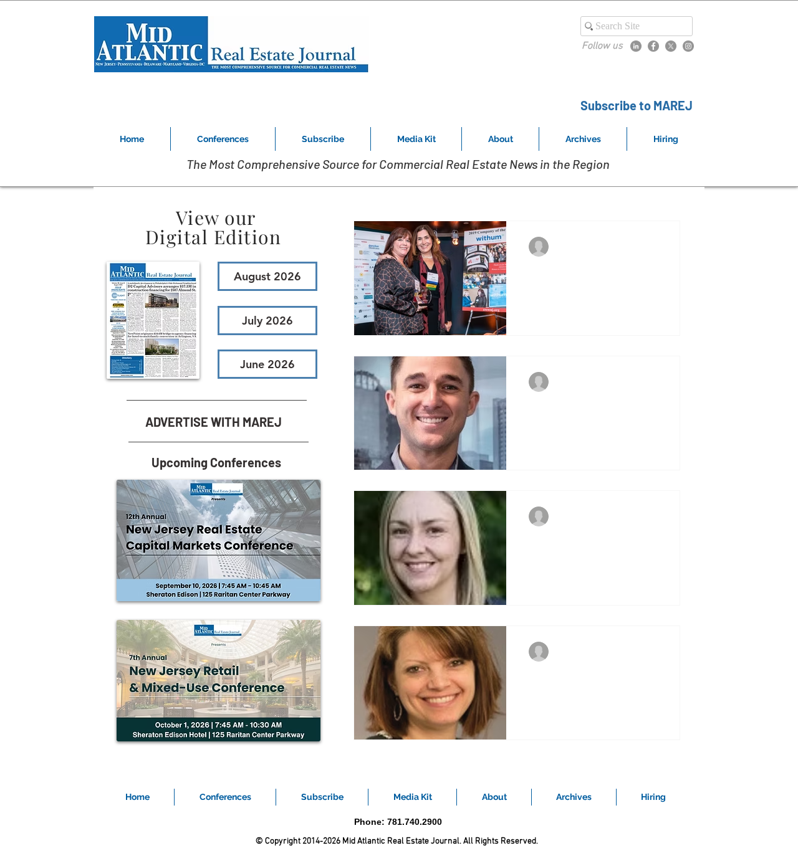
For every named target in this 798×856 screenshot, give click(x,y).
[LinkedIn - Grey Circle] (636, 46)
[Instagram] (688, 46)
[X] (670, 46)
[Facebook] (653, 46)
